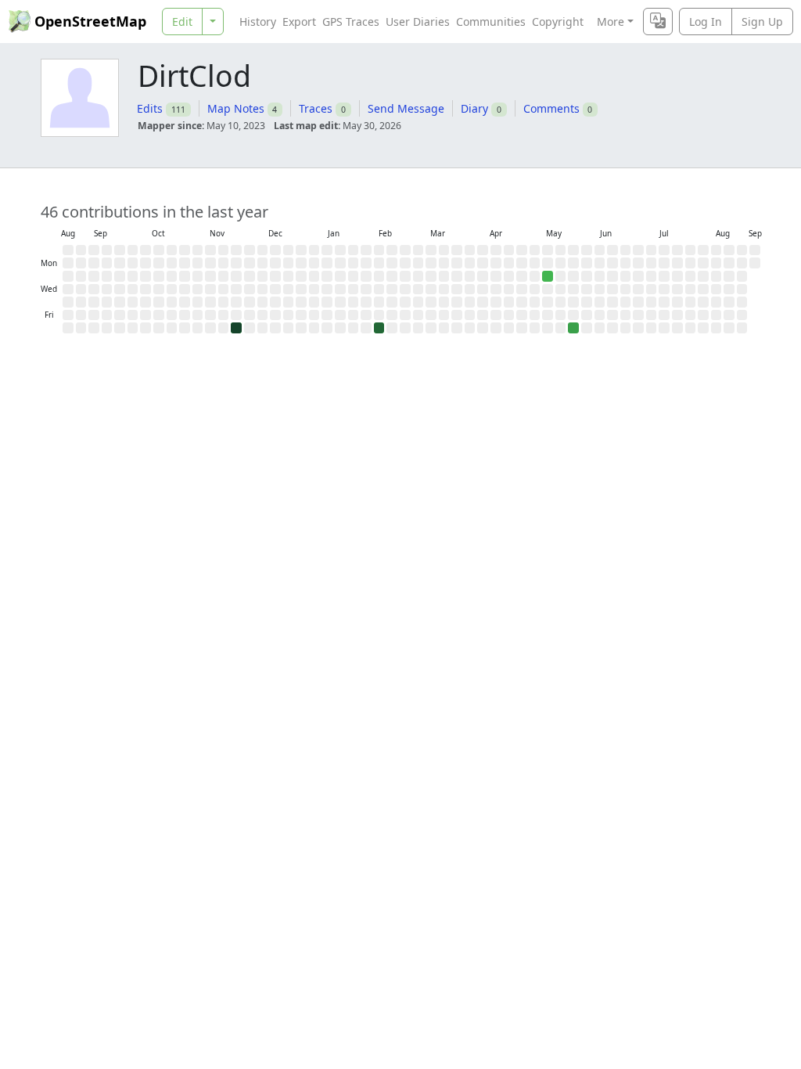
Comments (551, 108)
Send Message (406, 108)
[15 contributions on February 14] (379, 327)
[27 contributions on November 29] (236, 327)
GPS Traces (350, 21)
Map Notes (235, 108)
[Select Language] (658, 21)
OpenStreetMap (90, 21)
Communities (491, 21)
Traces (315, 108)
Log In (705, 21)
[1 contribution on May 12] (547, 276)
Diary (474, 108)
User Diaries (418, 21)
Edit (182, 21)
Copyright (558, 21)
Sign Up (762, 21)
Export (299, 21)
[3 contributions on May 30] (573, 327)
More (610, 21)
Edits (150, 108)
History (257, 21)
